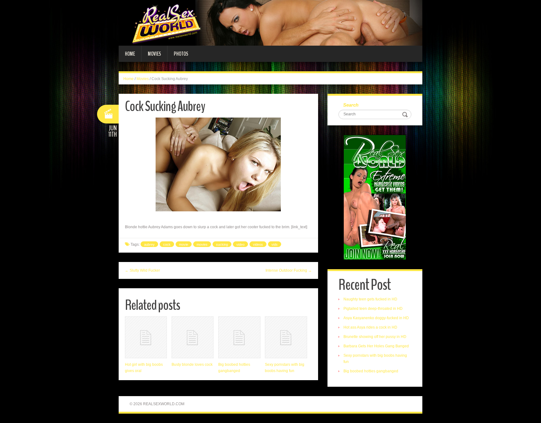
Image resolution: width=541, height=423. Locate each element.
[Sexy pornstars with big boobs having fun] (286, 337)
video (240, 244)
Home (130, 54)
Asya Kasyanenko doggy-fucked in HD (376, 318)
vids (274, 244)
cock (167, 244)
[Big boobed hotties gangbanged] (239, 337)
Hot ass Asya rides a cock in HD (370, 327)
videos (258, 244)
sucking (222, 244)
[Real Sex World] (270, 22)
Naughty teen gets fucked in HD (370, 299)
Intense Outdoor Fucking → (288, 270)
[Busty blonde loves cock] (193, 337)
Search (350, 105)
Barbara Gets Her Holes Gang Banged (376, 346)
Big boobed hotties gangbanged (370, 371)
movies (202, 244)
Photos (181, 54)
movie (183, 244)
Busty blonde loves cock (192, 364)
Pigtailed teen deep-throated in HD (373, 308)
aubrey (149, 244)
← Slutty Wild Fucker (142, 270)
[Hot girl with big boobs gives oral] (146, 337)
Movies (154, 54)
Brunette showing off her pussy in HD (374, 337)
